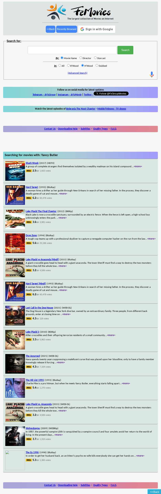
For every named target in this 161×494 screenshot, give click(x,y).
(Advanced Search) (77, 73)
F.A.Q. (114, 129)
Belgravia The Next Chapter (80, 109)
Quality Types (100, 129)
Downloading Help (68, 129)
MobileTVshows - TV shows (111, 109)
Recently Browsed (66, 29)
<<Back (51, 29)
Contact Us (50, 129)
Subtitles (85, 129)
